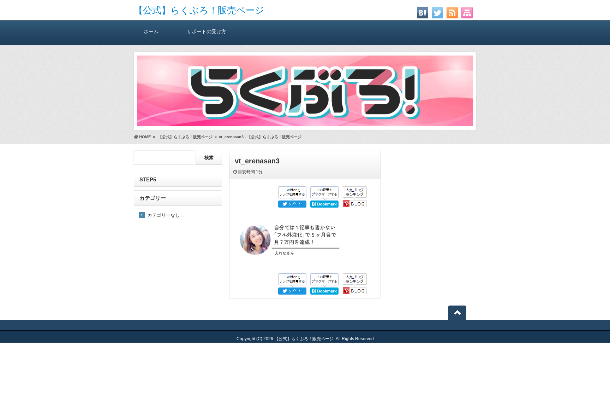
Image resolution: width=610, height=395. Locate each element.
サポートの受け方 (206, 31)
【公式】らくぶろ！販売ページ (199, 10)
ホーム (151, 31)
